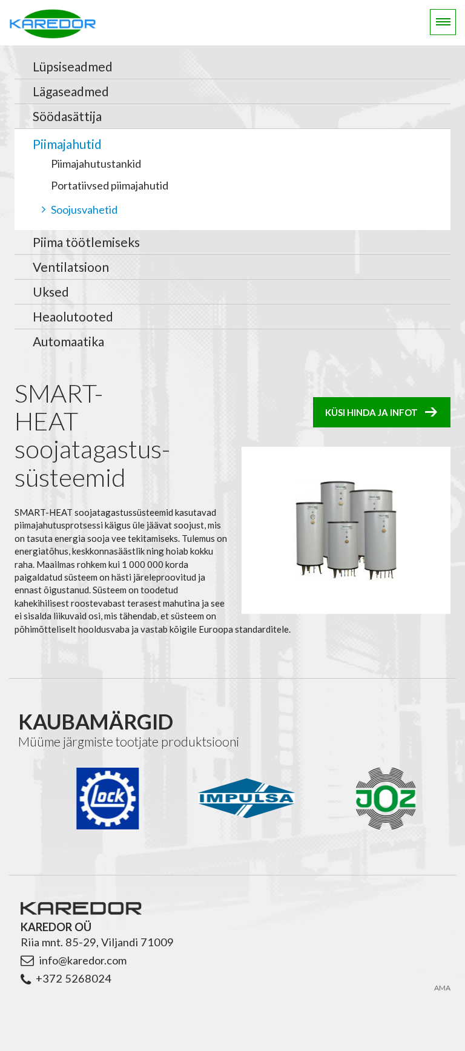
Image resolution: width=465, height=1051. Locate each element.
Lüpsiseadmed (73, 66)
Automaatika (68, 341)
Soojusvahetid (84, 209)
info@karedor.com (83, 960)
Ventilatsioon (71, 266)
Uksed (51, 291)
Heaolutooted (73, 316)
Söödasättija (67, 116)
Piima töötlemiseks (86, 241)
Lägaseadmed (71, 91)
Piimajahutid (67, 143)
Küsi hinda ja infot (371, 412)
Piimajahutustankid (96, 163)
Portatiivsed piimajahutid (109, 185)
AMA (442, 988)
